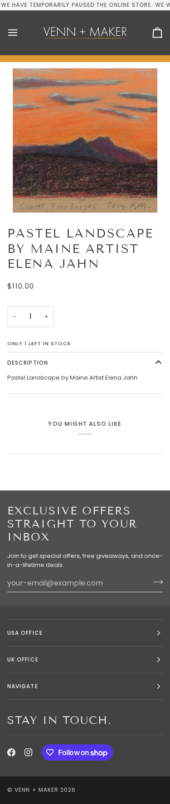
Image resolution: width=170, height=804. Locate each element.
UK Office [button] (23, 659)
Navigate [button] (22, 686)
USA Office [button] (25, 633)
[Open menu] (20, 32)
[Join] (155, 582)
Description (27, 362)
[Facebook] (11, 752)
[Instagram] (28, 752)
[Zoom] (85, 140)
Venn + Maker (36, 790)
